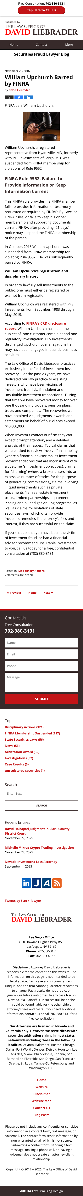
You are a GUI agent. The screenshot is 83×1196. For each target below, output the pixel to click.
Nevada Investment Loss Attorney (31, 862)
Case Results (17, 764)
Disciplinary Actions (31, 571)
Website (42, 1087)
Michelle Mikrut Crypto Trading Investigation (39, 847)
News (12, 746)
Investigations (19, 758)
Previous (14, 592)
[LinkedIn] (26, 883)
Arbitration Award (22, 752)
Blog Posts (41, 1115)
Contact (41, 44)
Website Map (41, 1101)
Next (48, 592)
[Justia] (36, 883)
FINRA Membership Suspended (32, 733)
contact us (32, 1014)
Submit (41, 698)
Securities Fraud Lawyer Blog (41, 28)
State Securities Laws (24, 739)
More (69, 44)
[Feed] (57, 883)
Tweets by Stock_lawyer (23, 901)
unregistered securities (25, 770)
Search (41, 805)
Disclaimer (41, 1094)
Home (13, 44)
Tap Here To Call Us (41, 10)
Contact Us (41, 1108)
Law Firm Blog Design (41, 1191)
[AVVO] (46, 883)
